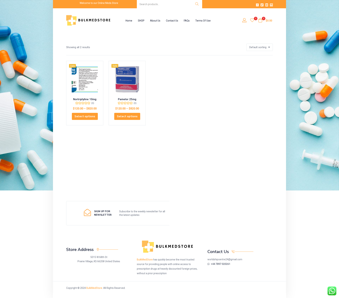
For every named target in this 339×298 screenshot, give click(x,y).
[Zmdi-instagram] (271, 5)
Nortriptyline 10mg (84, 99)
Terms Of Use (203, 20)
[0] (252, 21)
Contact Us (172, 20)
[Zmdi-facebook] (257, 5)
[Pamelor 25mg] (127, 79)
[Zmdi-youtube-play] (266, 5)
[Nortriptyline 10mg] (85, 79)
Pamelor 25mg (127, 99)
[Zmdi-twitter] (262, 5)
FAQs (187, 20)
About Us (155, 20)
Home (129, 20)
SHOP (141, 20)
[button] (265, 20)
